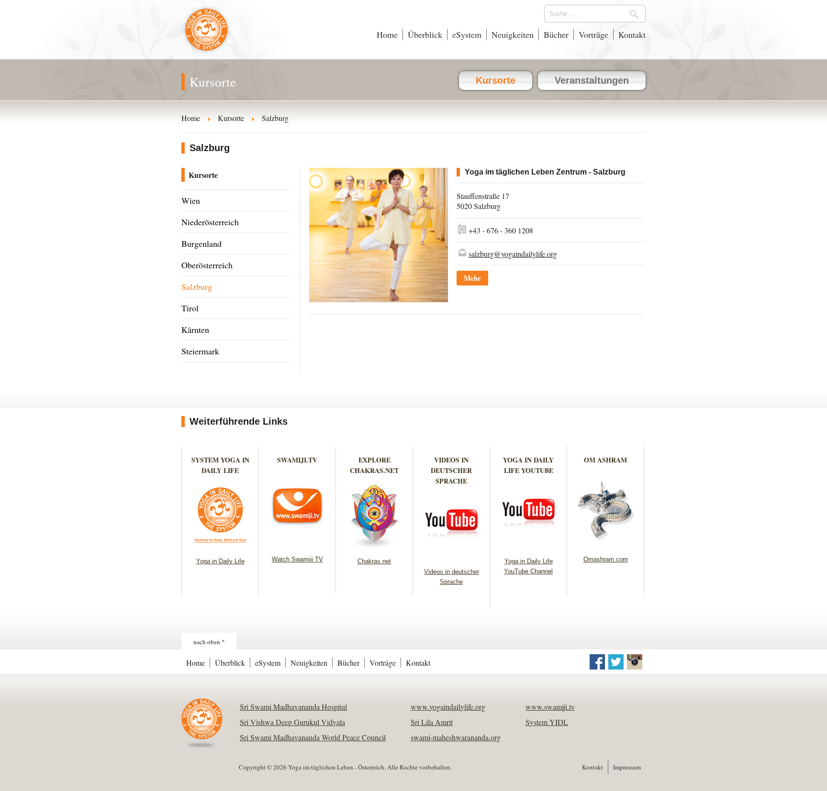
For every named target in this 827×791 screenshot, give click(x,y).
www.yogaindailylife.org (448, 707)
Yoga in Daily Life (220, 561)
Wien (190, 200)
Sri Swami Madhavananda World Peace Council (313, 737)
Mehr (472, 278)
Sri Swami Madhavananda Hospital (293, 707)
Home (387, 34)
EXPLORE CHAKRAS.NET (374, 465)
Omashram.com (605, 559)
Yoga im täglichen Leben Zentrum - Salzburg (545, 172)
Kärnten (195, 329)
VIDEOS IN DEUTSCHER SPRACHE (451, 470)
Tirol (190, 308)
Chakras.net (374, 561)
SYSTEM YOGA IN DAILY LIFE (220, 465)
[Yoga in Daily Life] (220, 545)
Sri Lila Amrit (432, 722)
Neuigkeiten (513, 34)
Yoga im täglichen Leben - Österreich (206, 34)
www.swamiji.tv (550, 707)
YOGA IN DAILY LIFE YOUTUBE (528, 465)
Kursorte (495, 80)
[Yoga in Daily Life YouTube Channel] (528, 545)
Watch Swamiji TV (297, 559)
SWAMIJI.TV (297, 460)
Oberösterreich (207, 265)
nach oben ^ (208, 641)
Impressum (627, 767)
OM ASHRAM (605, 460)
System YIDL (546, 722)
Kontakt (632, 34)
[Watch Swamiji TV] (297, 543)
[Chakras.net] (374, 545)
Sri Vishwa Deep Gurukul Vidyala (292, 722)
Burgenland (201, 243)
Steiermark (200, 351)
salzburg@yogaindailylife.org (513, 254)
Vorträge (593, 34)
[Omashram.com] (605, 543)
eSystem (466, 34)
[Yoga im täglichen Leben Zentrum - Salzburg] (378, 299)
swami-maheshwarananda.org (456, 737)
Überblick (425, 34)
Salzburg (196, 286)
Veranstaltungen (592, 80)
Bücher (556, 34)
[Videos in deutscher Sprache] (451, 556)
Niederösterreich (210, 222)
